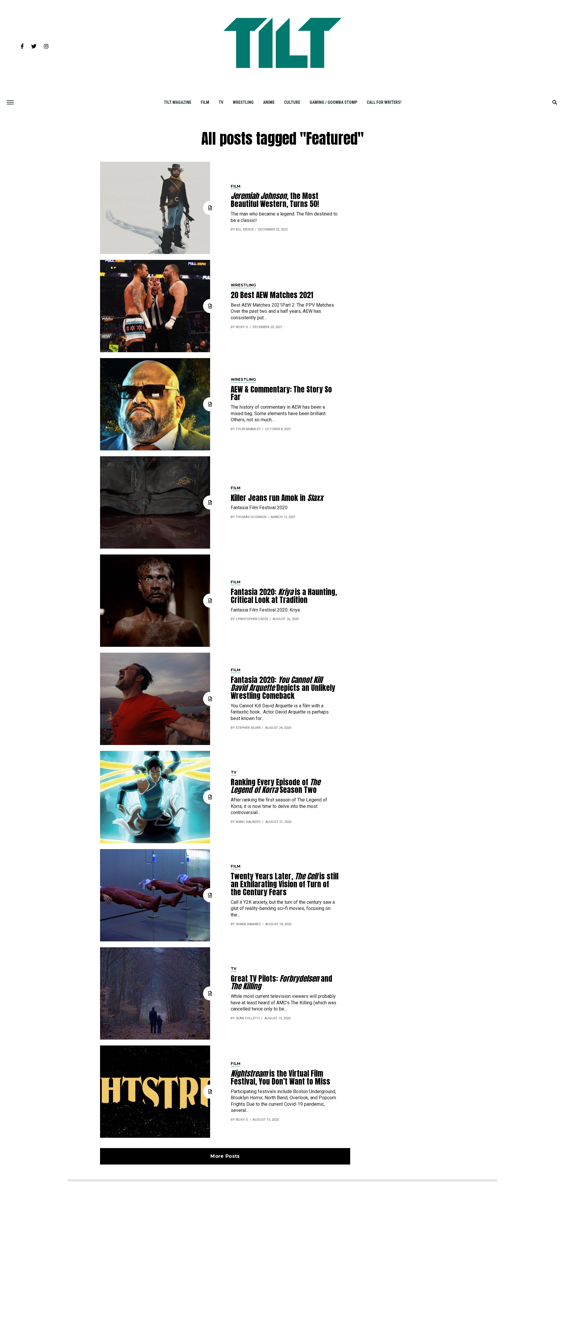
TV (221, 102)
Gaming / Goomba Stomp (333, 102)
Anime (269, 102)
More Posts (225, 1156)
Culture (292, 102)
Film (205, 102)
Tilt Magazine (177, 102)
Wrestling (243, 102)
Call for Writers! (384, 102)
